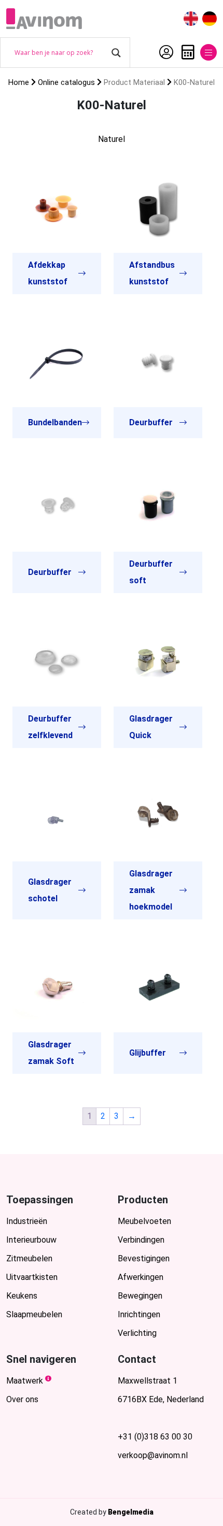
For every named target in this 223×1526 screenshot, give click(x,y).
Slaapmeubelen (34, 1314)
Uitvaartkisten (32, 1277)
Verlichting (137, 1333)
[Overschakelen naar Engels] (191, 18)
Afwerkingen (140, 1277)
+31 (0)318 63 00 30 (155, 1437)
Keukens (21, 1296)
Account (163, 52)
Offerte (185, 52)
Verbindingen (141, 1240)
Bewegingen (140, 1296)
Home (18, 82)
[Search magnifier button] (116, 53)
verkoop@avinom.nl (153, 1455)
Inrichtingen (139, 1314)
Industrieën (26, 1221)
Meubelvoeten (144, 1221)
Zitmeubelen (29, 1258)
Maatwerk (24, 1381)
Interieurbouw (31, 1240)
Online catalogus (66, 82)
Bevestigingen (144, 1258)
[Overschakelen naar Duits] (209, 18)
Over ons (22, 1399)
